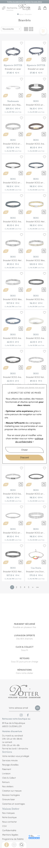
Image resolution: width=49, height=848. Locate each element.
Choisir (24, 450)
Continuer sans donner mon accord (30, 388)
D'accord (24, 457)
